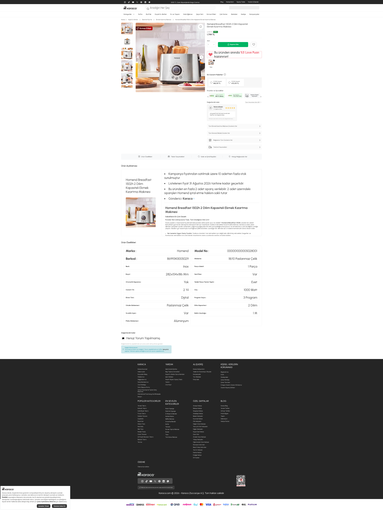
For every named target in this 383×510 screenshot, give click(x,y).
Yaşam (223, 416)
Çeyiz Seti (196, 434)
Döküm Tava (141, 424)
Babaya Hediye (197, 408)
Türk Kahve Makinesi (171, 437)
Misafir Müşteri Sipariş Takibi (173, 379)
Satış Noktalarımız (143, 382)
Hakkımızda (141, 372)
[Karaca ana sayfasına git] (146, 474)
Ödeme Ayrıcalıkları (143, 467)
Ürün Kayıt (168, 385)
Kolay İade (196, 379)
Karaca (142, 364)
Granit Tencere (142, 434)
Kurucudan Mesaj (142, 374)
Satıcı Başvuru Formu (144, 387)
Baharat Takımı (142, 439)
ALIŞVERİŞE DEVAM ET (191, 61)
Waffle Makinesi (169, 419)
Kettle (167, 424)
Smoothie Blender (170, 421)
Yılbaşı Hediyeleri (198, 439)
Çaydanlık (140, 419)
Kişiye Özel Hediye (198, 432)
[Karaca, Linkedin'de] (163, 481)
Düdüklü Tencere (142, 416)
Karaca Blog (224, 406)
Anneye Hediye (197, 406)
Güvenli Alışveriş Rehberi (228, 387)
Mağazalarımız (142, 379)
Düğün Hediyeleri (198, 429)
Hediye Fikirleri (225, 421)
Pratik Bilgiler (224, 413)
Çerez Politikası (225, 380)
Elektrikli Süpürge (170, 411)
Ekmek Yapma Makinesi (172, 429)
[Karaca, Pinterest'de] (159, 481)
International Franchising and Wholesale (149, 394)
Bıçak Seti (141, 421)
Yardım (169, 364)
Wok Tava (140, 429)
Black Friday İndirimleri (199, 447)
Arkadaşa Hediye (198, 413)
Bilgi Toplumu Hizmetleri (172, 372)
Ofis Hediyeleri (197, 421)
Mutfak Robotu (169, 416)
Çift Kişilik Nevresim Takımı (145, 437)
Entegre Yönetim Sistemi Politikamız (231, 385)
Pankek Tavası (142, 432)
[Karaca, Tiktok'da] (146, 481)
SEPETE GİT (191, 66)
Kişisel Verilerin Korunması (229, 366)
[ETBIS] (237, 480)
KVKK (222, 374)
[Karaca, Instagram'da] (142, 481)
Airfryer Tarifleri (225, 411)
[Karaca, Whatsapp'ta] (167, 481)
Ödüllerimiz (141, 377)
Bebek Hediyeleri (198, 416)
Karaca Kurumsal (142, 369)
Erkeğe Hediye (197, 455)
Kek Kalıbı (140, 426)
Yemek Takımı (142, 406)
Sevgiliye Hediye (198, 411)
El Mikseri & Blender (171, 414)
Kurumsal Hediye (198, 419)
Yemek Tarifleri (225, 408)
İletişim (140, 397)
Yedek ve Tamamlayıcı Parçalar (202, 372)
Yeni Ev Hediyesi (197, 450)
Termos (140, 442)
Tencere (167, 427)
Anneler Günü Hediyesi (199, 437)
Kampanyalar (197, 374)
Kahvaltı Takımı (142, 408)
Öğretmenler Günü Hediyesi (201, 442)
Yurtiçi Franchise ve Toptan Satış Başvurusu (147, 390)
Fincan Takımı (142, 413)
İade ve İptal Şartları (171, 369)
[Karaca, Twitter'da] (155, 481)
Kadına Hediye (197, 452)
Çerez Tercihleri (225, 382)
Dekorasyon (224, 419)
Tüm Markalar (197, 377)
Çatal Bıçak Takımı (143, 411)
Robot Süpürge (169, 408)
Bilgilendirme (224, 372)
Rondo (167, 432)
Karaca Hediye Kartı (199, 369)
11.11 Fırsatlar (196, 458)
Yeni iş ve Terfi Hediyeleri (200, 426)
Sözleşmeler (224, 377)
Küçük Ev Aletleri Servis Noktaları (175, 374)
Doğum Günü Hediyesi (199, 424)
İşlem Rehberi (169, 377)
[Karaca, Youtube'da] (150, 481)
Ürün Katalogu (142, 385)
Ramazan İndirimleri (199, 445)
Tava (166, 434)
